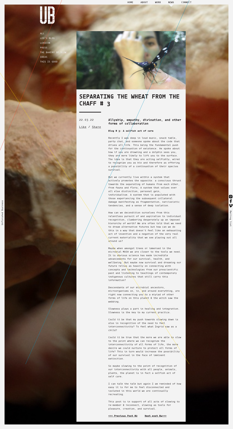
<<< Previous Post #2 (122, 415)
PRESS (43, 47)
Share (96, 126)
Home (130, 2)
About (144, 2)
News (171, 2)
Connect (186, 2)
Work (158, 2)
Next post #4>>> (156, 415)
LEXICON (45, 43)
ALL (42, 33)
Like (82, 126)
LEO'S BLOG (47, 38)
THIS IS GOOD (49, 61)
